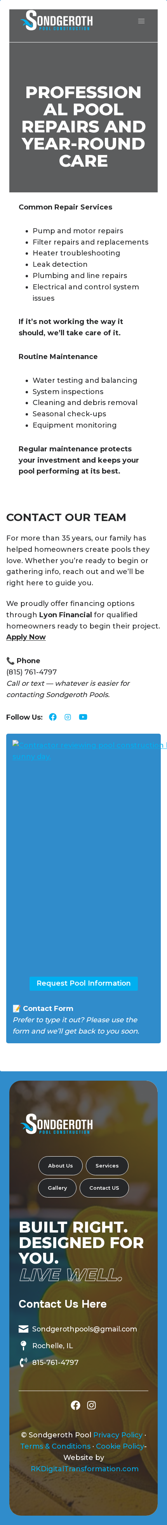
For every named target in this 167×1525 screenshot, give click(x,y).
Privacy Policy (118, 1435)
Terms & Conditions (55, 1446)
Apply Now (26, 637)
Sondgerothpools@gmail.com (84, 1329)
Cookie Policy (120, 1446)
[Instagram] (91, 1405)
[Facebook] (75, 1405)
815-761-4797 (55, 1362)
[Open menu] (141, 21)
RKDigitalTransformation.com (85, 1469)
